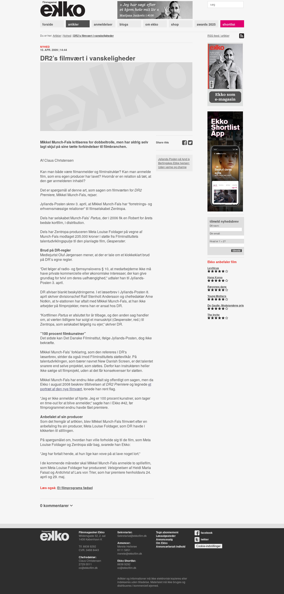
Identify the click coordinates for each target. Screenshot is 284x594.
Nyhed (67, 35)
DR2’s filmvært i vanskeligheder (93, 36)
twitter (205, 539)
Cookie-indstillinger (208, 546)
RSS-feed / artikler (218, 35)
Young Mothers (216, 296)
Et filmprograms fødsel (75, 487)
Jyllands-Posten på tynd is (174, 159)
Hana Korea (215, 277)
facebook (207, 533)
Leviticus (213, 268)
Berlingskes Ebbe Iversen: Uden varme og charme (174, 165)
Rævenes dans (217, 286)
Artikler (57, 35)
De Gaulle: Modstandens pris (225, 305)
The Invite (213, 314)
